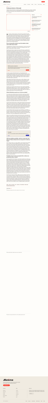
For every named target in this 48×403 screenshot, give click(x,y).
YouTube (17, 390)
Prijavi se (27, 135)
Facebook (17, 391)
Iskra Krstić (10, 12)
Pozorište (33, 26)
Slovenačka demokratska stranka (11, 185)
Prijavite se (31, 393)
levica (15, 184)
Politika (32, 4)
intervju (10, 184)
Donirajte (43, 1)
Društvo (35, 4)
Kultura (44, 4)
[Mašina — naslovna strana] (6, 1)
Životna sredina (40, 4)
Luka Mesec (18, 184)
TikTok (17, 395)
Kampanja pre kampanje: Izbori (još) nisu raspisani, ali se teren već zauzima (36, 20)
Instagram (17, 394)
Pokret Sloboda (22, 184)
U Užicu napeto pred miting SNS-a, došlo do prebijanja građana (36, 17)
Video (32, 18)
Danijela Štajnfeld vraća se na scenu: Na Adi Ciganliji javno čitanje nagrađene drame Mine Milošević (36, 25)
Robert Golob (26, 184)
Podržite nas (6, 385)
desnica (7, 184)
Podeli (28, 31)
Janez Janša (12, 184)
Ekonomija (28, 4)
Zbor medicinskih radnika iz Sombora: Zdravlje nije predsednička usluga (36, 28)
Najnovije (25, 4)
